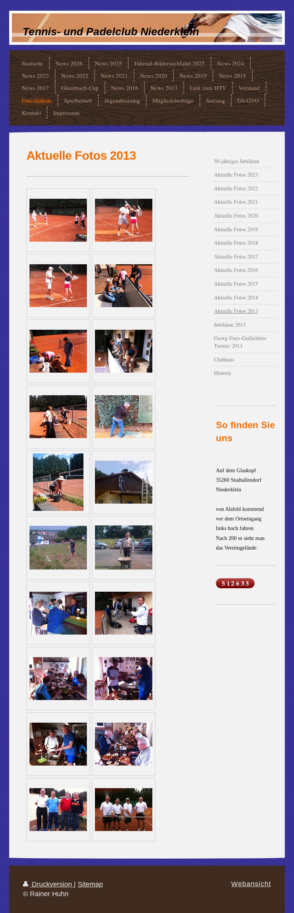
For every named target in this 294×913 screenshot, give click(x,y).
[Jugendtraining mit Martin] (58, 220)
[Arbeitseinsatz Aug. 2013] (123, 285)
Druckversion (52, 884)
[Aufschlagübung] (123, 220)
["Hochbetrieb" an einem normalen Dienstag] (123, 613)
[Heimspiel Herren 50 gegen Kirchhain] (123, 744)
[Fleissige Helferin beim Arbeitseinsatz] (58, 482)
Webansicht (251, 884)
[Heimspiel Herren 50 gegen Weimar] (58, 678)
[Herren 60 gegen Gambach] (58, 809)
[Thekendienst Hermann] (58, 613)
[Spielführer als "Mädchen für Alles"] (123, 678)
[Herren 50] (123, 809)
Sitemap (90, 884)
